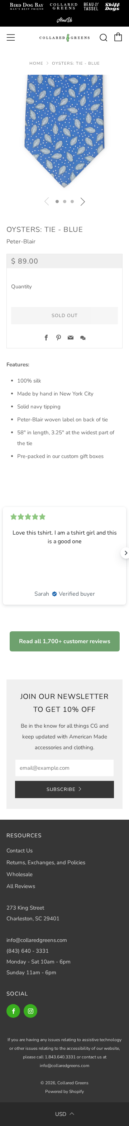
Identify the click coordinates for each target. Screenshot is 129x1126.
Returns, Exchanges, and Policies (45, 862)
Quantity (21, 286)
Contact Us (19, 850)
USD (60, 1114)
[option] (64, 133)
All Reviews (20, 886)
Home (36, 63)
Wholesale (19, 874)
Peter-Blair (20, 242)
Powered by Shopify (64, 1091)
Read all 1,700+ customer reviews (64, 641)
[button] (57, 201)
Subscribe (61, 789)
